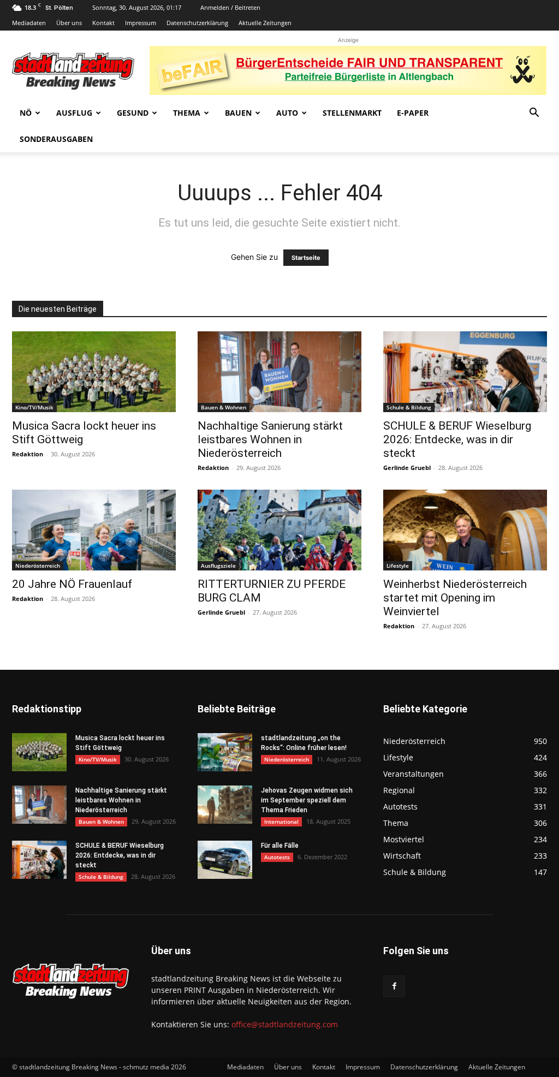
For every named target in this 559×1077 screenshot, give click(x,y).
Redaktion (27, 454)
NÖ (26, 113)
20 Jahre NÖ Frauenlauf (72, 584)
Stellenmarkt (352, 113)
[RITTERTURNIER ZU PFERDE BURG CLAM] (279, 530)
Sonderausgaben (56, 139)
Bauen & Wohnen (223, 407)
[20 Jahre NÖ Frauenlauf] (94, 530)
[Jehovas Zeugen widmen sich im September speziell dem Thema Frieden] (225, 805)
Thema (186, 113)
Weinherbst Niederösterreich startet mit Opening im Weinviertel (455, 598)
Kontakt (103, 23)
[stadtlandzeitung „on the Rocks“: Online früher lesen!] (225, 752)
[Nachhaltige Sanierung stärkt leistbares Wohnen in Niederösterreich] (279, 371)
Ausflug (74, 113)
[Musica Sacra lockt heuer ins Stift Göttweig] (94, 371)
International (281, 821)
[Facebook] (394, 986)
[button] (534, 114)
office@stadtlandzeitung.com (284, 1024)
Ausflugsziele (218, 565)
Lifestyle (397, 565)
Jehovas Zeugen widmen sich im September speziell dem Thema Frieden (307, 800)
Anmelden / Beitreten (230, 7)
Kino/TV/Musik (34, 407)
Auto (287, 113)
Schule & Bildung (408, 407)
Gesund (132, 113)
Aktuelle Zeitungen (265, 23)
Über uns (69, 23)
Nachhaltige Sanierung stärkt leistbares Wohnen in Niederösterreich (270, 439)
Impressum (140, 23)
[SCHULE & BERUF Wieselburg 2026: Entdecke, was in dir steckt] (465, 371)
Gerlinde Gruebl (407, 467)
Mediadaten (29, 23)
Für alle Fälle (280, 845)
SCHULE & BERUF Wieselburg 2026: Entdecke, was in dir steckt (457, 439)
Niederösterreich (37, 565)
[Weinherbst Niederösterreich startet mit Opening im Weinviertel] (465, 530)
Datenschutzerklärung (197, 23)
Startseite (306, 257)
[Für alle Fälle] (225, 860)
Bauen (238, 113)
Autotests (277, 857)
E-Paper (413, 113)
